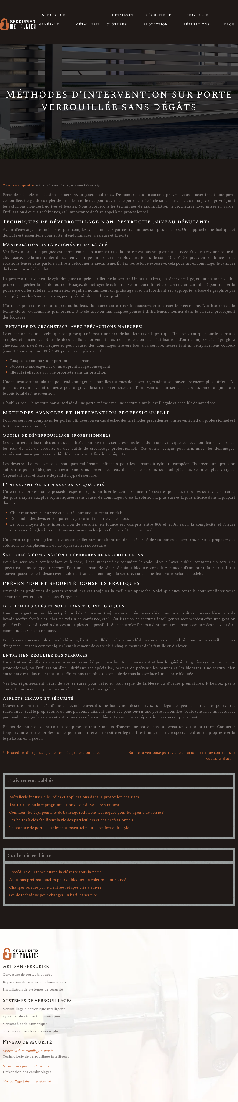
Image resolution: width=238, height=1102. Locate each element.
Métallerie (87, 24)
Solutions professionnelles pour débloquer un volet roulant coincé (67, 880)
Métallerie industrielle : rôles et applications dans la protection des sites (74, 797)
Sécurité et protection (157, 19)
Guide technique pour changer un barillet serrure (53, 895)
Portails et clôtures (120, 19)
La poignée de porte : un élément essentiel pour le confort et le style (69, 828)
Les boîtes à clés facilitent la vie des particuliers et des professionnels (71, 820)
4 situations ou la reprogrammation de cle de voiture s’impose (64, 805)
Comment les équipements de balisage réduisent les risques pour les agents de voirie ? (86, 812)
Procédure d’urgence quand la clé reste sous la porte (55, 872)
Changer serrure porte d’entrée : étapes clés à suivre (55, 887)
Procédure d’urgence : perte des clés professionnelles (53, 753)
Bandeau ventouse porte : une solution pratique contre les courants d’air (180, 755)
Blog (229, 24)
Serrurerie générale (52, 19)
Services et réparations (197, 19)
